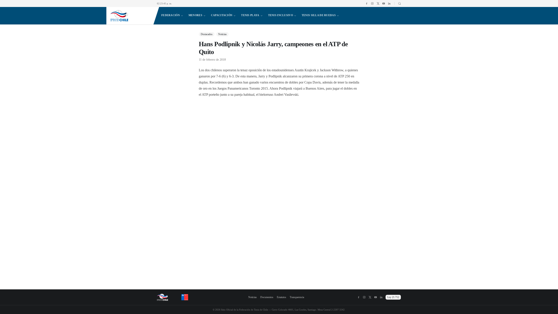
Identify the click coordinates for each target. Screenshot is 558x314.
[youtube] (383, 3)
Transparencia (297, 297)
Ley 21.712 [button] (393, 297)
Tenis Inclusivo (280, 15)
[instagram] (372, 3)
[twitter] (377, 3)
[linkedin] (389, 3)
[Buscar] (397, 3)
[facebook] (366, 3)
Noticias (252, 297)
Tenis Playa (250, 15)
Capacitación (221, 15)
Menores (195, 15)
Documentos (266, 297)
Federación (170, 15)
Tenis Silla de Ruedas (319, 15)
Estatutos (281, 297)
